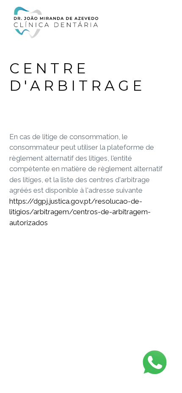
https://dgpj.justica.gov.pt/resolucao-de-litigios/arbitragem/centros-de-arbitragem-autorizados (80, 212)
